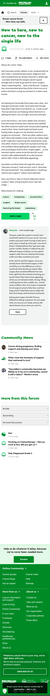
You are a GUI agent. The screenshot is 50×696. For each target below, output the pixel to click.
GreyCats (13, 230)
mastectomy (30, 208)
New (43, 20)
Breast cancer (20, 202)
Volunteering (8, 632)
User (46, 3)
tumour (6, 197)
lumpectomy (19, 197)
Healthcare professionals (8, 637)
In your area (8, 614)
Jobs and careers (34, 602)
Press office (31, 620)
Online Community (13, 568)
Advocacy (7, 627)
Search (13, 12)
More (8, 3)
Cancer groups (9, 574)
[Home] (25, 3)
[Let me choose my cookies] (4, 691)
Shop (4, 643)
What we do (31, 607)
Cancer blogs (8, 579)
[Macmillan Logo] (9, 682)
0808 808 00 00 (25, 672)
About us (6, 648)
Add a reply (15, 216)
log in (34, 217)
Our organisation (34, 611)
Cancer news (32, 574)
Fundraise (7, 618)
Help (28, 579)
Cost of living (8, 605)
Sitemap (30, 584)
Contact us (31, 598)
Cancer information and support (11, 599)
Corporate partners (35, 616)
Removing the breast (11, 208)
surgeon (6, 202)
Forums (24, 12)
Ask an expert (8, 584)
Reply (17, 312)
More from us (10, 591)
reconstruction (36, 197)
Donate (23, 559)
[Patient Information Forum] (45, 682)
